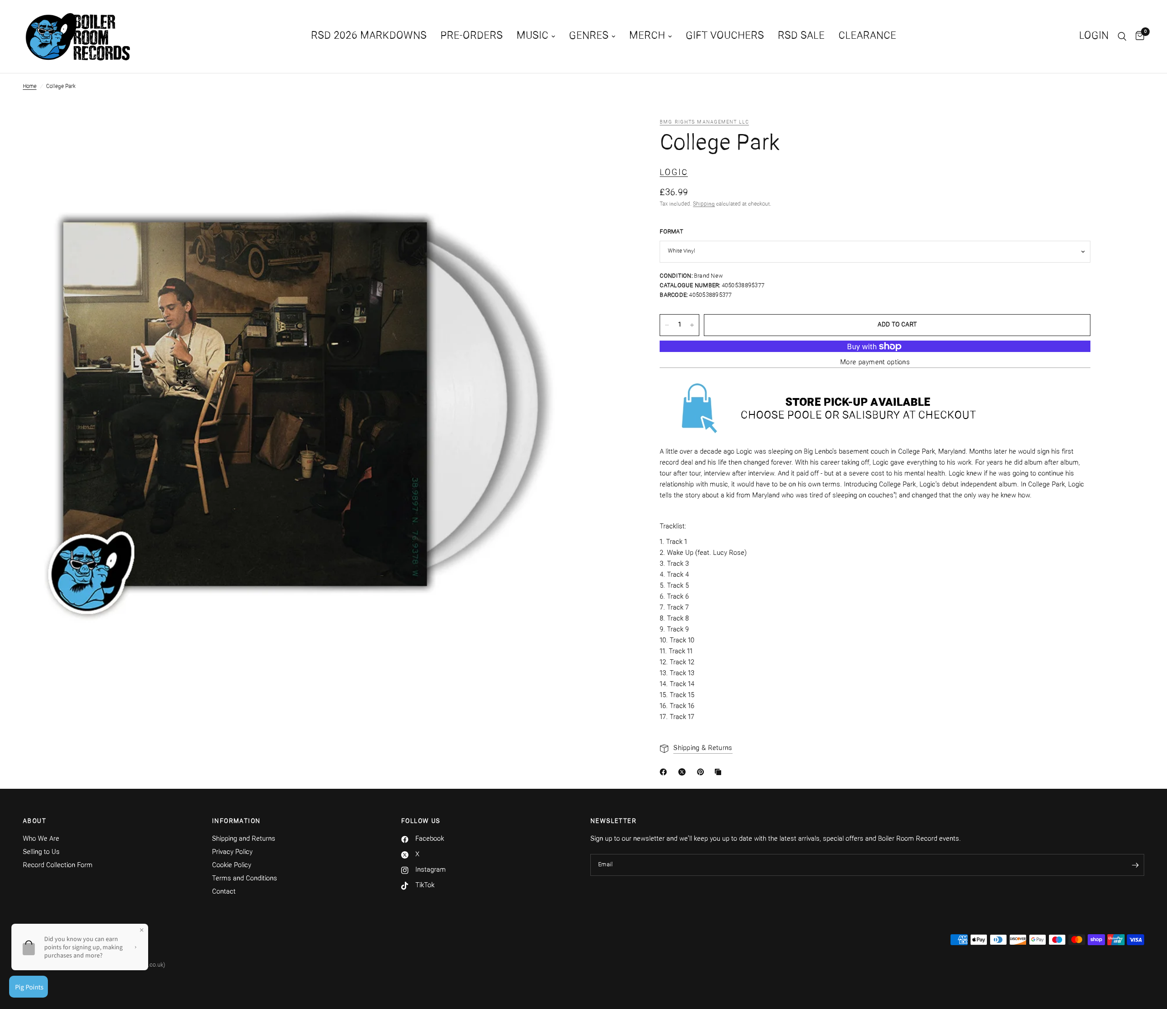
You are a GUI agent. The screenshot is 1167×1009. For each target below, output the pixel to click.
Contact (224, 892)
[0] (1137, 36)
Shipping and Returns (243, 839)
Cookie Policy (231, 865)
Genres (589, 36)
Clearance (867, 36)
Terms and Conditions (244, 878)
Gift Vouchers (725, 36)
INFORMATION (236, 821)
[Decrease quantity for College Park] (667, 325)
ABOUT (34, 821)
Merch (647, 36)
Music (532, 36)
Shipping (704, 204)
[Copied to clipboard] (719, 771)
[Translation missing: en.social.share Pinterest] (702, 771)
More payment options (875, 363)
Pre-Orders (471, 36)
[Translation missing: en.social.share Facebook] (665, 771)
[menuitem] (369, 36)
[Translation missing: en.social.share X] (683, 771)
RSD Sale (801, 36)
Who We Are (41, 839)
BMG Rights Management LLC (704, 122)
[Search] (1122, 36)
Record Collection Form (58, 865)
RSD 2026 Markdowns (369, 36)
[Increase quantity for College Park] (692, 325)
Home (29, 86)
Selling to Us (41, 852)
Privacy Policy (232, 852)
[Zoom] (564, 137)
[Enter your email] (1135, 865)
